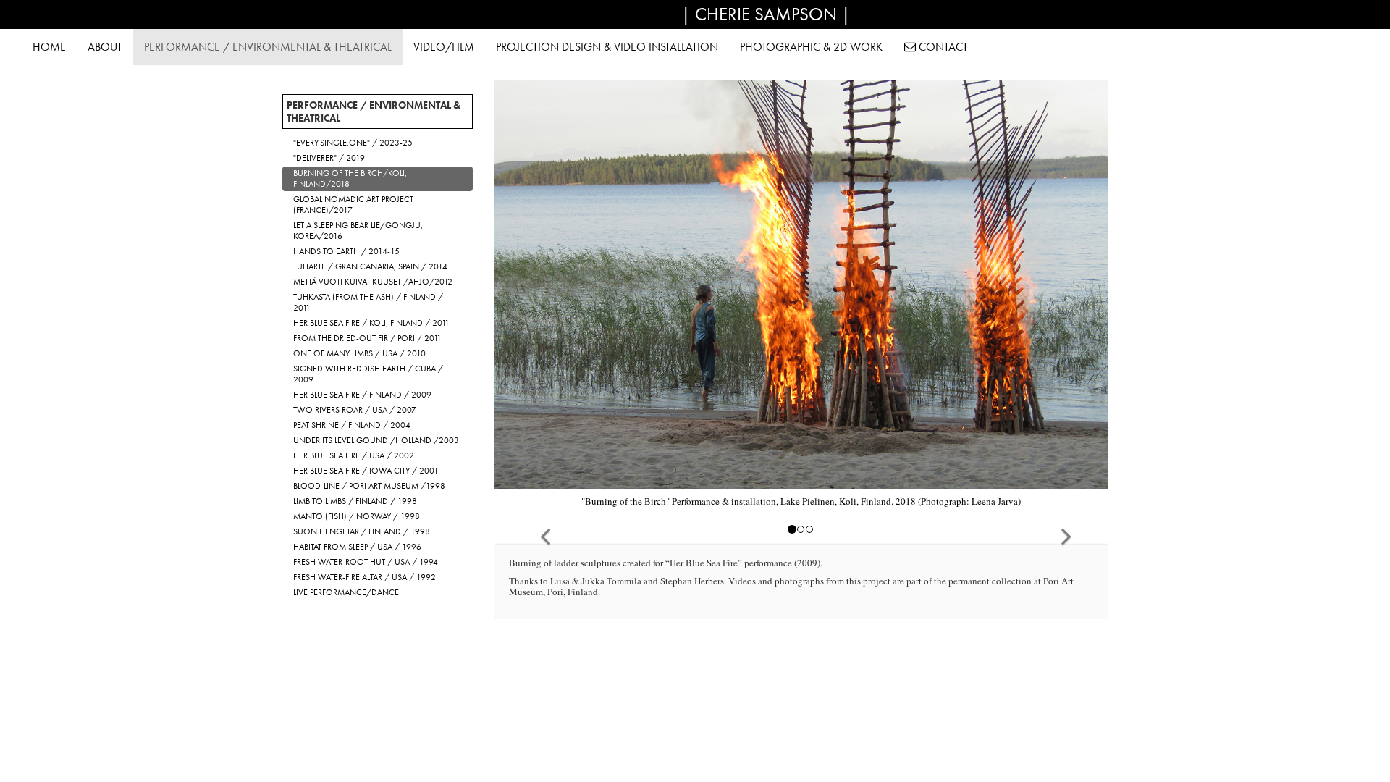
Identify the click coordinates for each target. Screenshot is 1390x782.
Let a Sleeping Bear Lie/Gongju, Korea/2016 (358, 230)
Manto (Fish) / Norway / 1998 (356, 516)
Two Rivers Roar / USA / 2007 (354, 410)
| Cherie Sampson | (766, 14)
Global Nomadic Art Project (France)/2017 (353, 204)
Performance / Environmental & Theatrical (268, 46)
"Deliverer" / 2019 (329, 158)
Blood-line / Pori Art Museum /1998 (369, 486)
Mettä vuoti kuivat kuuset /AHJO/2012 (372, 281)
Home (49, 46)
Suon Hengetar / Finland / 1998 (361, 531)
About (105, 46)
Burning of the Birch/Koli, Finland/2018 (350, 178)
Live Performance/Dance (346, 592)
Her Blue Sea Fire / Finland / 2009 (362, 394)
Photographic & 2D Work (811, 46)
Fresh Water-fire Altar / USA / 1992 (364, 577)
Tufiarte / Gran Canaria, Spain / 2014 (370, 266)
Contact (942, 46)
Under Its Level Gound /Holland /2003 (376, 440)
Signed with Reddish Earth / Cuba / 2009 (368, 374)
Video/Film (443, 46)
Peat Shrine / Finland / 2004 (351, 425)
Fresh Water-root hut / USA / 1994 (365, 562)
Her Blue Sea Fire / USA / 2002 (353, 455)
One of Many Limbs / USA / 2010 (359, 353)
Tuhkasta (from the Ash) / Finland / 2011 (368, 302)
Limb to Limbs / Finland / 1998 (355, 501)
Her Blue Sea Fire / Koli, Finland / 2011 (371, 323)
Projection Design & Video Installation (607, 46)
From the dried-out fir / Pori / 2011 (367, 338)
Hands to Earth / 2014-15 (346, 251)
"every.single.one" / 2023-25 (353, 142)
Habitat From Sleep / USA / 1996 (357, 546)
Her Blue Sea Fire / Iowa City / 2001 (366, 470)
